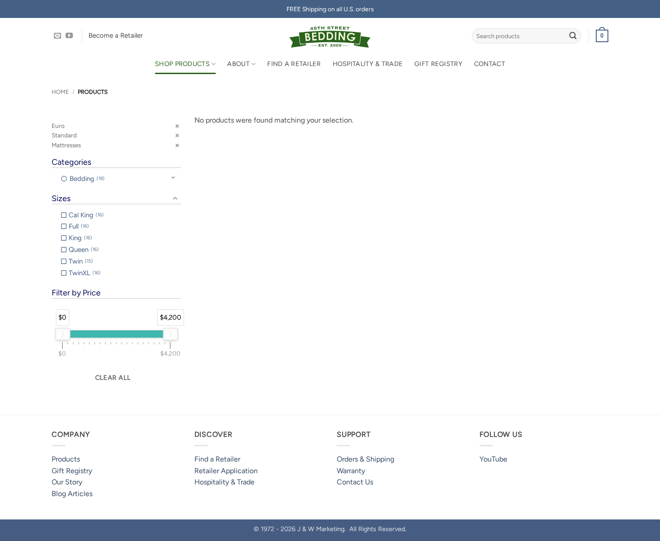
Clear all (113, 378)
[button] (602, 35)
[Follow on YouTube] (69, 36)
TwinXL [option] (84, 273)
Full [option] (78, 226)
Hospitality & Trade (368, 64)
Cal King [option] (85, 215)
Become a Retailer (115, 35)
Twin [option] (80, 261)
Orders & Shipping (365, 459)
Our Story (67, 482)
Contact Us (355, 482)
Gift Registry (438, 64)
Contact (489, 64)
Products (66, 459)
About (238, 64)
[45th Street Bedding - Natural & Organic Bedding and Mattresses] (330, 36)
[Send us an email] (57, 36)
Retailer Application (226, 470)
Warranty (351, 470)
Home (60, 91)
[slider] (62, 334)
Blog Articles (72, 493)
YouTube (493, 459)
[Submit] (573, 36)
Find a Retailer (294, 64)
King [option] (79, 238)
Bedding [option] (86, 179)
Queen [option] (83, 250)
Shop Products (182, 64)
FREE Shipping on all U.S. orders (330, 9)
